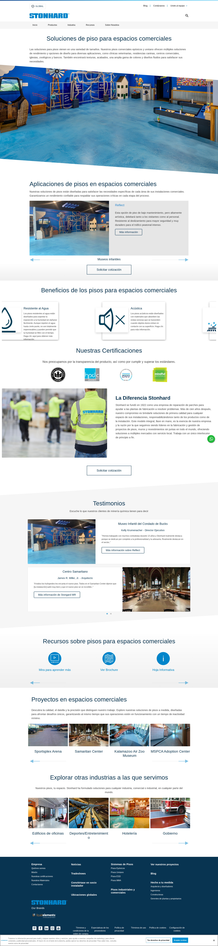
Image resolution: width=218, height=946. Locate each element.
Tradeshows (78, 873)
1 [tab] (107, 613)
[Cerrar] (214, 940)
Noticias (76, 864)
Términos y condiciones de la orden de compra (81, 931)
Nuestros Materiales (40, 880)
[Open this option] (185, 16)
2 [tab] (111, 613)
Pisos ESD (116, 876)
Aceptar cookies (180, 940)
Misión (34, 872)
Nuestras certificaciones (42, 876)
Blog (145, 6)
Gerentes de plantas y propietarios (166, 899)
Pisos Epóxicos (118, 868)
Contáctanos (159, 6)
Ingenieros (155, 890)
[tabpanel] (109, 564)
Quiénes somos (38, 868)
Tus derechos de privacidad (158, 940)
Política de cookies (157, 928)
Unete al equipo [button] (177, 6)
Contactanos (37, 884)
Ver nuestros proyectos (165, 864)
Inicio (35, 25)
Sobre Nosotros (112, 25)
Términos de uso (138, 928)
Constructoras (157, 895)
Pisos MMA (116, 880)
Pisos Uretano (117, 872)
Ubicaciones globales (84, 894)
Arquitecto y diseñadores (162, 886)
